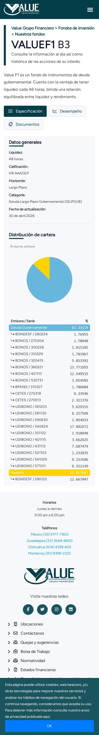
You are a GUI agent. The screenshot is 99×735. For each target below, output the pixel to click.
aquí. (47, 716)
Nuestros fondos (30, 34)
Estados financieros (38, 669)
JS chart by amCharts (22, 246)
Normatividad (33, 660)
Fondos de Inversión (76, 28)
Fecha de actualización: (27, 209)
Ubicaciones (32, 624)
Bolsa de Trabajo (35, 651)
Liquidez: (16, 152)
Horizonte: (17, 181)
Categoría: (17, 195)
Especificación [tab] (29, 111)
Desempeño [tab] (71, 111)
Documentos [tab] (27, 124)
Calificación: (18, 166)
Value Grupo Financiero (32, 28)
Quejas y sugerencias (40, 642)
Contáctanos (32, 633)
